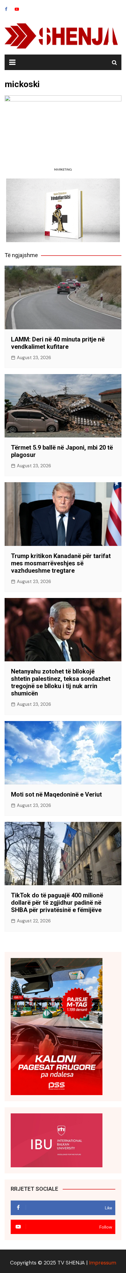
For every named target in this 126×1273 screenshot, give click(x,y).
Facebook (6, 9)
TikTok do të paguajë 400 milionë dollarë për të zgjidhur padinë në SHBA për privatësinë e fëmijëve (57, 903)
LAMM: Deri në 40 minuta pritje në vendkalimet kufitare (58, 343)
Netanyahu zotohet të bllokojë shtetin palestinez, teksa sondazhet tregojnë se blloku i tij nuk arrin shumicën (60, 682)
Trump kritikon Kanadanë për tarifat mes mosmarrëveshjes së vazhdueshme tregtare (61, 563)
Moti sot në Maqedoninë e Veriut (56, 794)
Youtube (16, 9)
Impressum (102, 1262)
